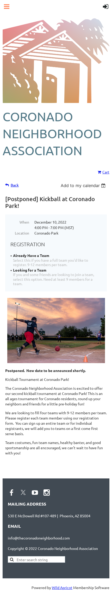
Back (15, 185)
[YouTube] (35, 492)
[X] (23, 492)
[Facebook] (11, 492)
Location (22, 233)
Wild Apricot (62, 587)
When (24, 222)
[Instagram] (46, 492)
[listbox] (84, 185)
